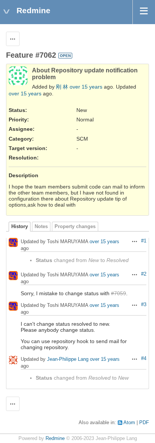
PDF (144, 422)
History (19, 226)
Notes (41, 226)
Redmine (55, 438)
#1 (143, 241)
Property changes (75, 226)
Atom (129, 422)
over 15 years (86, 87)
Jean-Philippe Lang (67, 359)
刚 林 (62, 87)
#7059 (118, 293)
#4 (143, 358)
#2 (143, 274)
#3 (143, 304)
